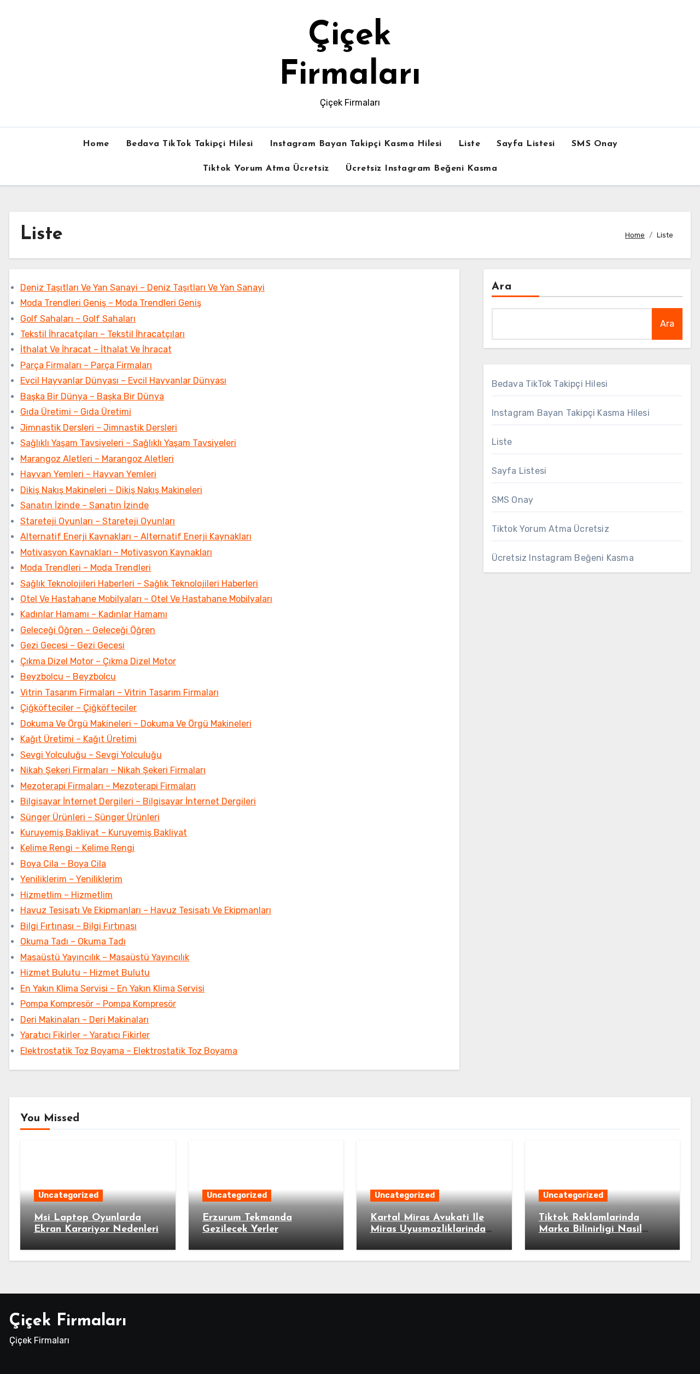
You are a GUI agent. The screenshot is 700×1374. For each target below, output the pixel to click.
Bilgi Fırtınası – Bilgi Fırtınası (78, 926)
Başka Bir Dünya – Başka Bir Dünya (92, 396)
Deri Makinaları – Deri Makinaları (84, 1019)
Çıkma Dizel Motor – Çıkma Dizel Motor (98, 661)
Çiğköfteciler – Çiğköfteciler (78, 708)
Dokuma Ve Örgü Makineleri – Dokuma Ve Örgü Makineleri (136, 723)
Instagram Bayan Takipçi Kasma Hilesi (356, 144)
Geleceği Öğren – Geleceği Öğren (87, 630)
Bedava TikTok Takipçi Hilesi (189, 144)
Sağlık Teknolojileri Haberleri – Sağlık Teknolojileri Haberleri (139, 583)
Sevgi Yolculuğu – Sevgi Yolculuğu (91, 755)
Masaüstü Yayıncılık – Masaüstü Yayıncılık (104, 957)
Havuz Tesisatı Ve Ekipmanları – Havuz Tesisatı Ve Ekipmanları (145, 910)
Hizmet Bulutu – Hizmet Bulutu (85, 972)
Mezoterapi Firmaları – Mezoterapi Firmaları (108, 786)
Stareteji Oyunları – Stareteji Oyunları (97, 521)
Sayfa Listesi (526, 144)
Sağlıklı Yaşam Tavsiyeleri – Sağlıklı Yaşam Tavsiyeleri (128, 443)
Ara (502, 286)
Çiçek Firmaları (67, 1321)
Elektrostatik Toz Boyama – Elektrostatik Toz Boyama (128, 1051)
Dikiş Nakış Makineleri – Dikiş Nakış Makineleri (111, 490)
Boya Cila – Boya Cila (63, 864)
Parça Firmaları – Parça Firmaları (86, 365)
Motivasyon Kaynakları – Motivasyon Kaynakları (116, 552)
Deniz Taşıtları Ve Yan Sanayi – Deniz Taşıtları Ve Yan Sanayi (142, 287)
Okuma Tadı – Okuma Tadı (73, 941)
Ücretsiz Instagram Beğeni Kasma (422, 168)
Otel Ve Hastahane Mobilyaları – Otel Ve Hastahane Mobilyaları (146, 599)
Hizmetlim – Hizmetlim (66, 895)
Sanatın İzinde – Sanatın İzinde (84, 505)
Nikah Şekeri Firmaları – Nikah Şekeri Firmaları (113, 770)
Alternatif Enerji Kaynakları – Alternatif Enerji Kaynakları (136, 536)
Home (96, 144)
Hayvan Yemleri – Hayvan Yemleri (88, 474)
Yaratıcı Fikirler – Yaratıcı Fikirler (85, 1035)
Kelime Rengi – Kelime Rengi (77, 848)
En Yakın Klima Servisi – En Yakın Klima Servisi (112, 988)
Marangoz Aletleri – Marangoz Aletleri (97, 459)
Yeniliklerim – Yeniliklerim (71, 879)
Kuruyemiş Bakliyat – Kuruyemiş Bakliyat (103, 832)
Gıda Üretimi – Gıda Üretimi (75, 412)
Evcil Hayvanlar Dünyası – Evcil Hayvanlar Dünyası (123, 380)
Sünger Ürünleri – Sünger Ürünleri (90, 817)
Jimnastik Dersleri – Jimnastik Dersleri (98, 427)
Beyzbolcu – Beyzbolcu (68, 676)
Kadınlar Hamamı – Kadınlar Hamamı (93, 614)
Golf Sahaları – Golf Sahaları (78, 319)
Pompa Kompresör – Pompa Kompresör (98, 1004)
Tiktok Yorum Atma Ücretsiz (266, 168)
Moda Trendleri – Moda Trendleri (85, 568)
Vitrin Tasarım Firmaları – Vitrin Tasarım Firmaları (119, 692)
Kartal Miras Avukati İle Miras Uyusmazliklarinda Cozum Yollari (428, 1230)
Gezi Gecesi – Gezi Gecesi (72, 645)
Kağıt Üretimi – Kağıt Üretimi (78, 739)
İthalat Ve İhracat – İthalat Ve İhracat (96, 349)
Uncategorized (68, 1195)
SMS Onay (594, 144)
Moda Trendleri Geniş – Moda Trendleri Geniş (110, 303)
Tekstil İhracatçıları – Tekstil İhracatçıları (102, 334)
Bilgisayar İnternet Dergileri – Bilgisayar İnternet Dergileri (138, 801)
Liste (469, 144)
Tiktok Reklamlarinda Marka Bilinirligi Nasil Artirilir (590, 1230)
